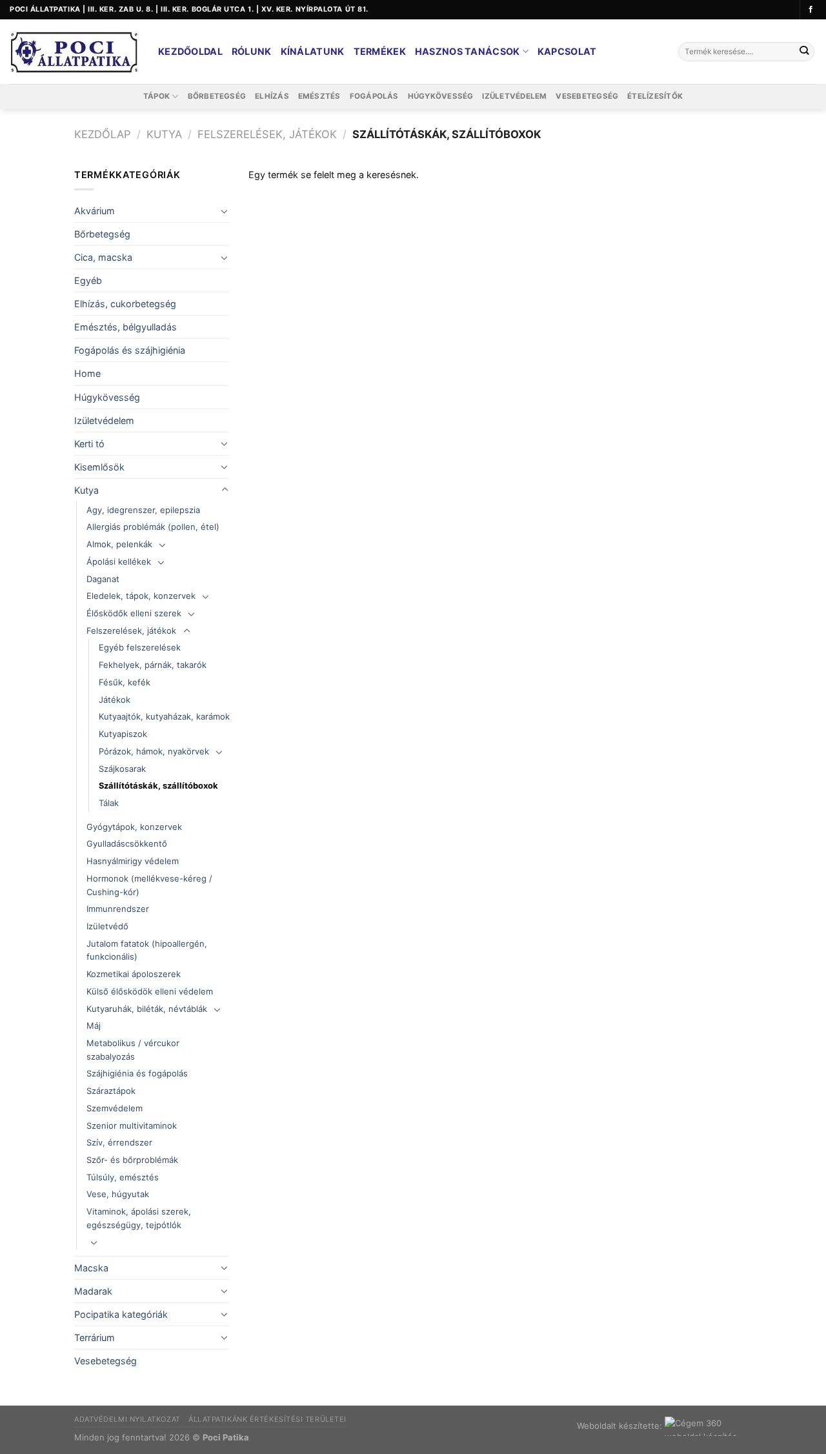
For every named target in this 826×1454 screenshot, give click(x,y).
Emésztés (319, 96)
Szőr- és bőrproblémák (132, 1160)
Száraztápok (111, 1090)
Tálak (109, 803)
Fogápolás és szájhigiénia (129, 350)
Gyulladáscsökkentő (126, 843)
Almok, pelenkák (119, 544)
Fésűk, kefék (124, 682)
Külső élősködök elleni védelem (149, 991)
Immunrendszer (117, 909)
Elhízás (272, 96)
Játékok (114, 699)
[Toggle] (224, 211)
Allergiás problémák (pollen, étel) (152, 526)
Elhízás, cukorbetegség (125, 303)
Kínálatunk (313, 51)
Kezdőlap (102, 134)
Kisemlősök (99, 466)
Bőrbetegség (217, 96)
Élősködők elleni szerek (133, 613)
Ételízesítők (655, 96)
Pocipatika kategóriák (121, 1314)
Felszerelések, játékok (267, 134)
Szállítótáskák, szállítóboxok (158, 785)
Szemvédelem (114, 1108)
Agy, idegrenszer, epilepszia (143, 510)
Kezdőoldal (190, 51)
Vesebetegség (587, 96)
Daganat (102, 579)
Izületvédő (107, 926)
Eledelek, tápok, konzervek (141, 596)
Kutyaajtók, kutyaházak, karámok (164, 716)
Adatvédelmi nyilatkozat (127, 1419)
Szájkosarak (122, 768)
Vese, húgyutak (117, 1194)
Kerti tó (89, 443)
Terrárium (94, 1337)
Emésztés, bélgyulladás (125, 326)
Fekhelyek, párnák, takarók (152, 665)
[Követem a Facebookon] (810, 10)
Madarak (93, 1291)
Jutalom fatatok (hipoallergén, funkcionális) (146, 950)
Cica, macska (103, 257)
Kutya (164, 134)
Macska (91, 1267)
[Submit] (804, 52)
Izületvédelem (514, 96)
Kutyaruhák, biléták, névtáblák (146, 1009)
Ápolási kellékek (118, 561)
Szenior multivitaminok (131, 1125)
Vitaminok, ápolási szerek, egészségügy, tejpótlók (138, 1218)
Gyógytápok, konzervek (134, 827)
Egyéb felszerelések (140, 647)
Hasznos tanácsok (467, 51)
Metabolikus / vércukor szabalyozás (132, 1050)
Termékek (380, 51)
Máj (93, 1025)
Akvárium (94, 210)
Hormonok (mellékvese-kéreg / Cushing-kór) (149, 885)
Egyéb (88, 280)
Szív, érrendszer (119, 1142)
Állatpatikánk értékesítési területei (267, 1419)
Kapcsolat (567, 51)
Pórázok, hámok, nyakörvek (154, 751)
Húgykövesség (441, 96)
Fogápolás (374, 96)
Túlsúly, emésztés (122, 1177)
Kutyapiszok (123, 734)
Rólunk (252, 51)
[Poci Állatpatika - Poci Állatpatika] (74, 52)
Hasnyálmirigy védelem (132, 861)
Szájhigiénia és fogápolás (137, 1073)
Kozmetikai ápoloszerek (133, 974)
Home (87, 373)
